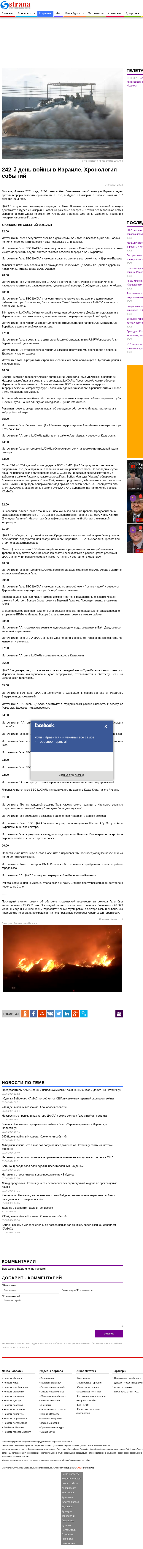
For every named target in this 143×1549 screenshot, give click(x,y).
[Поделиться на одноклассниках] (25, 1013)
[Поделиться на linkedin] (67, 1013)
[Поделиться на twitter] (58, 1013)
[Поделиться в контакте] (50, 1013)
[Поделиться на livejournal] (84, 1013)
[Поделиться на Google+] (75, 1013)
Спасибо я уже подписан (72, 775)
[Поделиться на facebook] (33, 1013)
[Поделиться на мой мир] (42, 1013)
